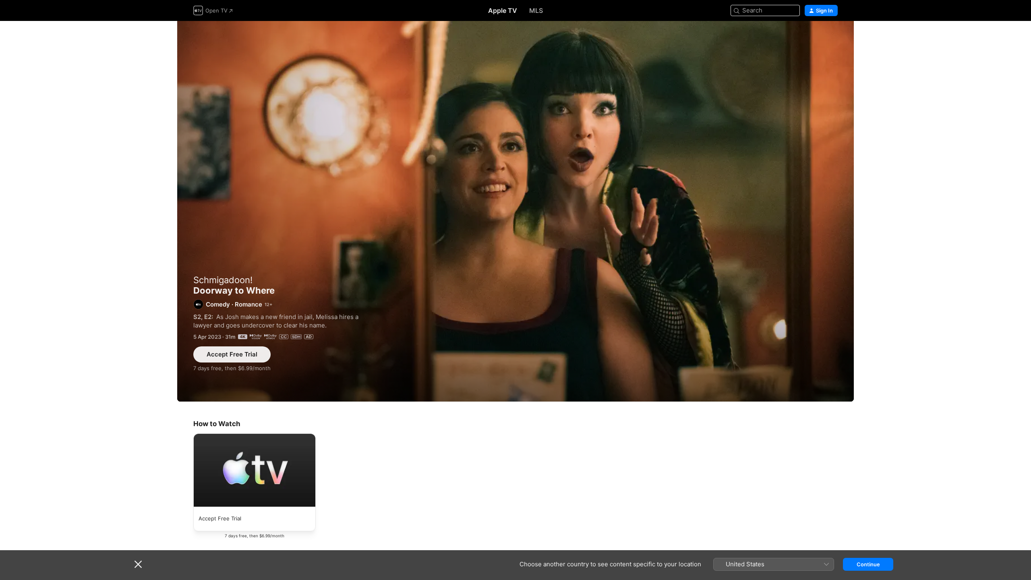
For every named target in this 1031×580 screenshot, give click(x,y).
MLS (536, 10)
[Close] (138, 564)
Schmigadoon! (223, 280)
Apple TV (502, 10)
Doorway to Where (515, 211)
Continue (868, 564)
